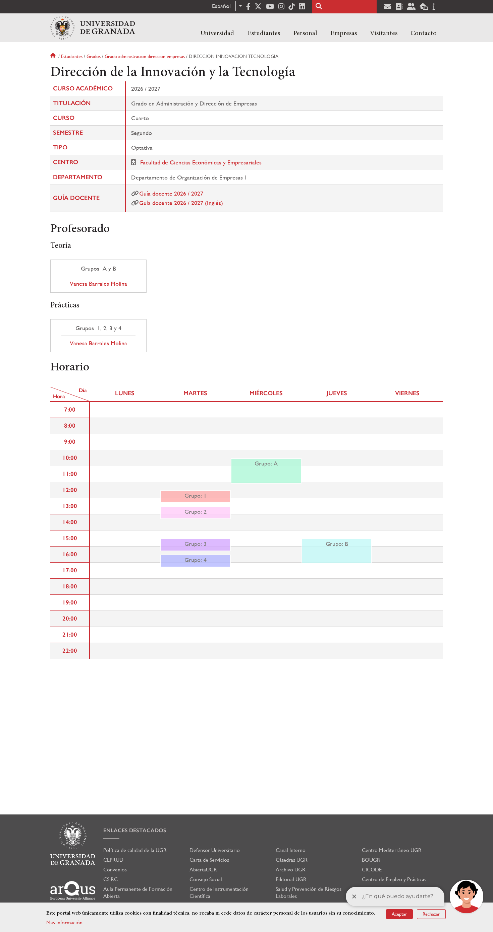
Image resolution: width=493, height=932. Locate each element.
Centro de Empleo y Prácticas (394, 879)
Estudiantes (264, 33)
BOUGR (371, 860)
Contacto (423, 33)
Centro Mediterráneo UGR (392, 850)
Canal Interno (291, 850)
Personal (305, 33)
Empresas (343, 33)
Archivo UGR (291, 869)
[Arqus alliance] (72, 890)
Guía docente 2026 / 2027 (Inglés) (181, 202)
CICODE (372, 869)
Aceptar (399, 914)
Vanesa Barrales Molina (98, 283)
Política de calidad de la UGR (135, 850)
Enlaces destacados (134, 830)
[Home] (92, 28)
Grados (94, 56)
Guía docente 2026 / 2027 (171, 193)
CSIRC (110, 879)
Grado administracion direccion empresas (145, 56)
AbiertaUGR (203, 869)
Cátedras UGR (292, 860)
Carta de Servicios (209, 860)
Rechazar (431, 914)
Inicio (53, 56)
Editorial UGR (291, 879)
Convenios (115, 869)
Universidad (217, 33)
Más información (64, 922)
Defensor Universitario (214, 850)
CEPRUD (113, 860)
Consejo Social (205, 879)
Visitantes (383, 33)
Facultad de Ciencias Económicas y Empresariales (201, 162)
